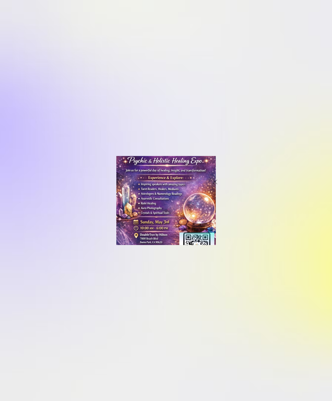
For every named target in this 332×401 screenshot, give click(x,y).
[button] (215, 182)
